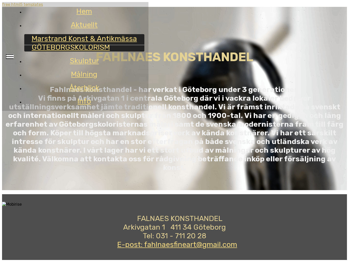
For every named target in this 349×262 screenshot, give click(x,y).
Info (84, 101)
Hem (84, 11)
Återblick (84, 87)
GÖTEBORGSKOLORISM (71, 47)
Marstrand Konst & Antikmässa (84, 38)
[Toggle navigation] (10, 56)
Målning (84, 74)
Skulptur (84, 60)
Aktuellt (84, 24)
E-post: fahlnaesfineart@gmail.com (177, 244)
